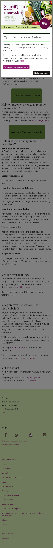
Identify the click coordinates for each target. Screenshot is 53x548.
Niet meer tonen (41, 73)
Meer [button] (21, 61)
